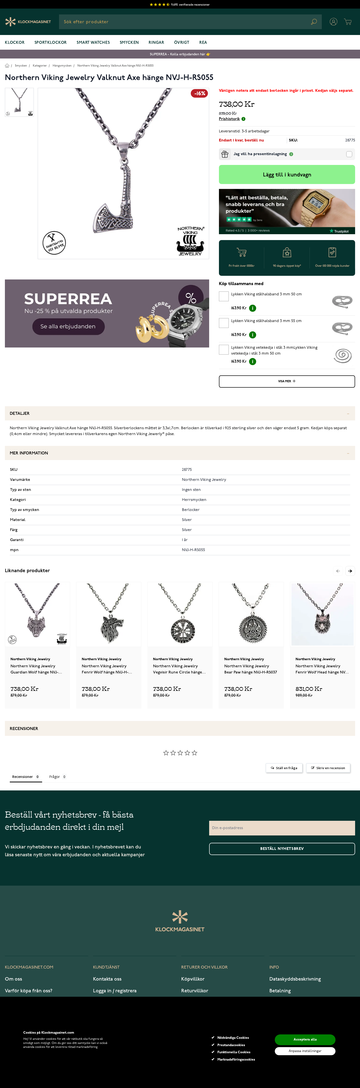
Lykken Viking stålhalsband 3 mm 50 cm (266, 294)
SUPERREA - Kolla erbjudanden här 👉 (180, 54)
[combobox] (190, 21)
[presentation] (221, 150)
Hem (7, 65)
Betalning (280, 991)
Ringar (156, 43)
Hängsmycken (62, 66)
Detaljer (20, 414)
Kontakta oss (107, 979)
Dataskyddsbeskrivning (295, 979)
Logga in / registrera (115, 991)
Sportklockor (51, 43)
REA (203, 43)
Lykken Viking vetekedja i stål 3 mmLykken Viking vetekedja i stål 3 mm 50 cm (274, 351)
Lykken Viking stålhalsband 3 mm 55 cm (266, 321)
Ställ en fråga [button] (286, 768)
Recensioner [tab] (22, 776)
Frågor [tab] (54, 776)
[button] (350, 571)
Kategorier (40, 66)
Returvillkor (194, 991)
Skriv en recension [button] (330, 768)
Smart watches (93, 43)
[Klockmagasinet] (28, 21)
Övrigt (182, 43)
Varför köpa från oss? (28, 991)
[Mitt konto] (333, 22)
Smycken (129, 43)
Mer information (29, 453)
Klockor (15, 43)
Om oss (13, 979)
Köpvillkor (192, 979)
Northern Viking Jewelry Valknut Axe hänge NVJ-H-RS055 (115, 66)
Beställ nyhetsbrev (282, 849)
